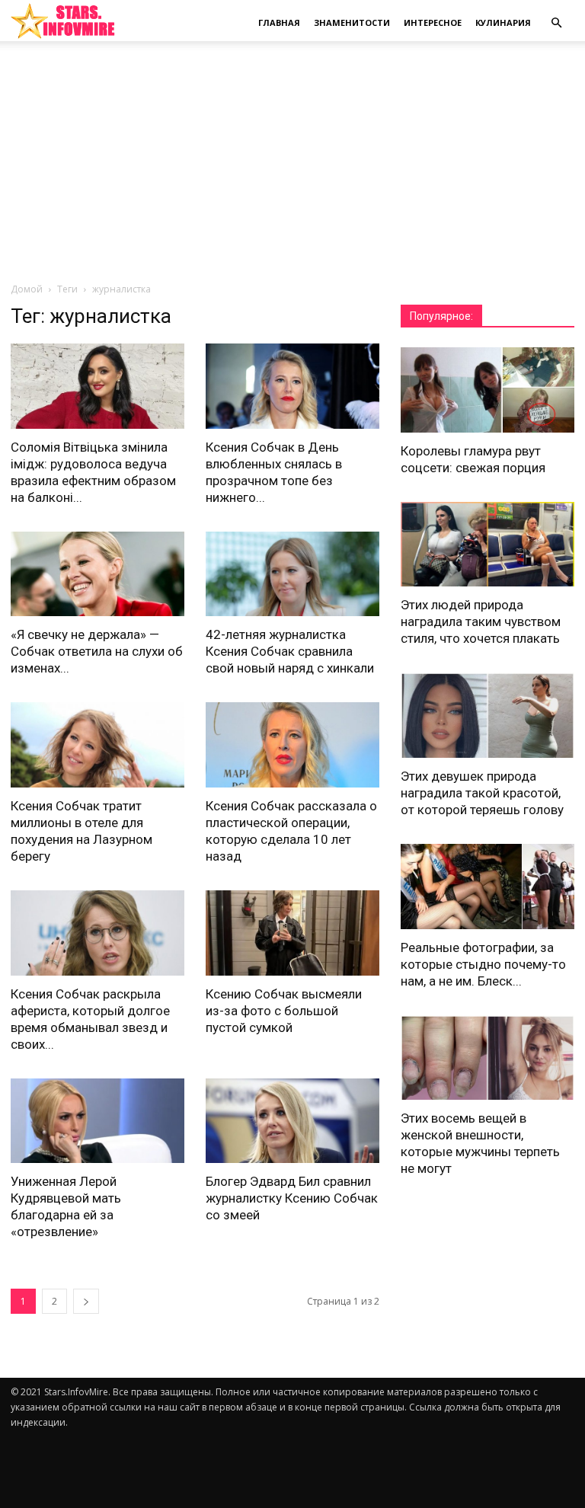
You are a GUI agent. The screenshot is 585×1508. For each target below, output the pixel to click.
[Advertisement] (292, 167)
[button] (556, 23)
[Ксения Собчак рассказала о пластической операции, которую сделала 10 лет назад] (292, 745)
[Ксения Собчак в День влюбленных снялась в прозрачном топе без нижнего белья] (292, 386)
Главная (279, 22)
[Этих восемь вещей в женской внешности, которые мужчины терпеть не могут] (487, 1058)
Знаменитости (352, 22)
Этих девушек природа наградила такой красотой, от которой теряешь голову (482, 792)
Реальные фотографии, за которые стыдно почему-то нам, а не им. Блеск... (483, 964)
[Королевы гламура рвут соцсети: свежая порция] (487, 390)
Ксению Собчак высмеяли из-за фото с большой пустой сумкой (284, 1010)
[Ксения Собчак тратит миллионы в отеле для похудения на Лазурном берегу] (97, 745)
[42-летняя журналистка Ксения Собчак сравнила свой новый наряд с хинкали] (292, 574)
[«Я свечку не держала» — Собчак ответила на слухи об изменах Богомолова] (97, 574)
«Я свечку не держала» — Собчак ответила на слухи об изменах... (97, 651)
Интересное (433, 22)
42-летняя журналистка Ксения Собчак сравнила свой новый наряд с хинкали (290, 651)
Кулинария (503, 22)
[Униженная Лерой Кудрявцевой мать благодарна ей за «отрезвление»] (97, 1121)
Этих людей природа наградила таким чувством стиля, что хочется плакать (481, 621)
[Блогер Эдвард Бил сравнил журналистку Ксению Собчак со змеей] (292, 1121)
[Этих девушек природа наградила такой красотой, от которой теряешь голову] (487, 715)
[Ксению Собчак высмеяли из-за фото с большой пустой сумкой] (292, 933)
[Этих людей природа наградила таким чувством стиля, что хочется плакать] (487, 544)
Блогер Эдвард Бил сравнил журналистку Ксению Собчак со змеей (292, 1198)
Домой (27, 289)
